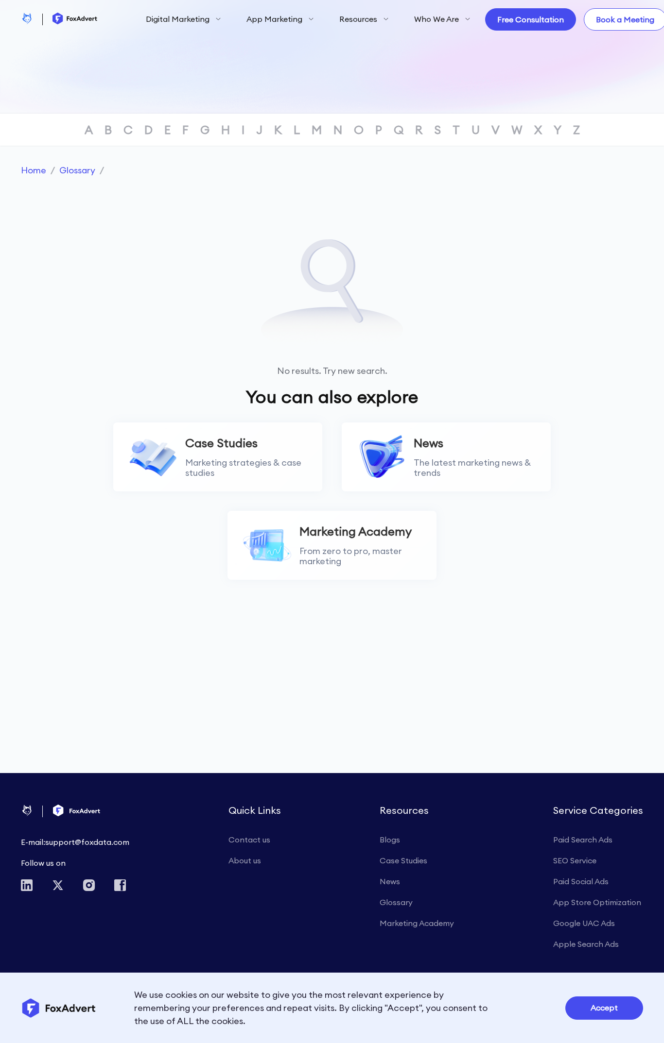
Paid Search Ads (582, 839)
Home (33, 170)
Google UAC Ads (584, 923)
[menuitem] (183, 20)
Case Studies (403, 860)
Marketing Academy (417, 923)
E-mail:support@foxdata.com (75, 842)
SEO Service (574, 860)
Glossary (77, 170)
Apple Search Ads (586, 944)
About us (244, 860)
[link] (33, 170)
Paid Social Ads (581, 881)
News (390, 881)
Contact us (249, 839)
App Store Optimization (597, 902)
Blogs (390, 839)
